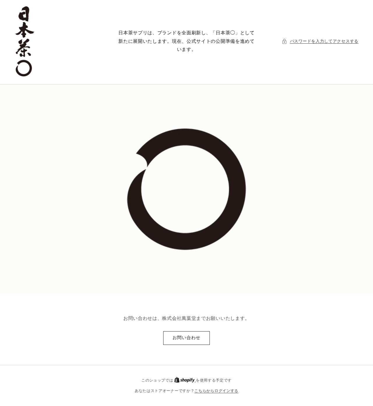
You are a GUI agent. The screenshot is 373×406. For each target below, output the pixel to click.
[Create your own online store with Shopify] (185, 380)
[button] (320, 41)
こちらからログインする (216, 390)
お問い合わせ (186, 337)
